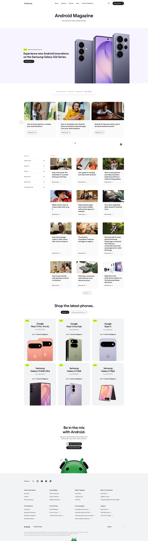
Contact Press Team (56, 515)
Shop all (64, 312)
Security (26, 493)
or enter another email (74, 447)
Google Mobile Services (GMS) (110, 500)
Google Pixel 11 (107, 325)
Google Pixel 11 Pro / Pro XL (40, 325)
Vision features (54, 493)
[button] (121, 144)
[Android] (27, 3)
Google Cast (79, 496)
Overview (78, 493)
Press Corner (54, 512)
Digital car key (105, 496)
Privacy (26, 496)
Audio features (54, 496)
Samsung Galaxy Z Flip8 (108, 369)
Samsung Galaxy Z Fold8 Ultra (40, 369)
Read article (28, 61)
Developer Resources (81, 509)
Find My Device (105, 512)
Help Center (104, 509)
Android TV (104, 493)
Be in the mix (88, 91)
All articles (71, 91)
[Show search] (109, 3)
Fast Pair (77, 500)
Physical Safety (28, 500)
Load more (86, 293)
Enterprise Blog (28, 518)
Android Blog (54, 509)
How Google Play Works (82, 518)
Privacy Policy (38, 527)
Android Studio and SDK (82, 512)
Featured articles (61, 91)
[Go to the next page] (127, 122)
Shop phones (117, 3)
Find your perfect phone (78, 312)
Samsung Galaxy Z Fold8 (74, 369)
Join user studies (106, 515)
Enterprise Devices (30, 512)
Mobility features (55, 500)
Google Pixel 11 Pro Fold (74, 325)
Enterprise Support (30, 515)
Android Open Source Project (84, 515)
